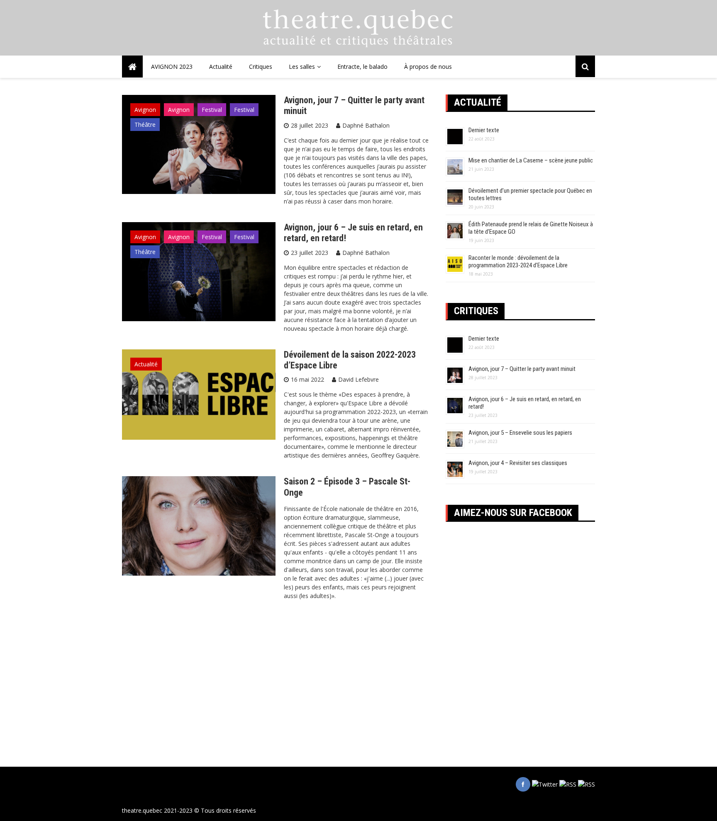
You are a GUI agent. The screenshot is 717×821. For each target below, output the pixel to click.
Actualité (220, 66)
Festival (212, 110)
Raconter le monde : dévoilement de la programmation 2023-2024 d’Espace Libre (518, 261)
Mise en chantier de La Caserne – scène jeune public (530, 160)
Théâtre (145, 124)
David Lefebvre (358, 379)
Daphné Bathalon (366, 125)
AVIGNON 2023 (172, 66)
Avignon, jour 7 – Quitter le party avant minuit (522, 369)
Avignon (145, 110)
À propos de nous (428, 66)
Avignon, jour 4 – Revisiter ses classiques (517, 463)
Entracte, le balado (362, 66)
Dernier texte (483, 130)
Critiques (260, 66)
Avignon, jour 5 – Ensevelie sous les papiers (520, 432)
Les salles (302, 66)
